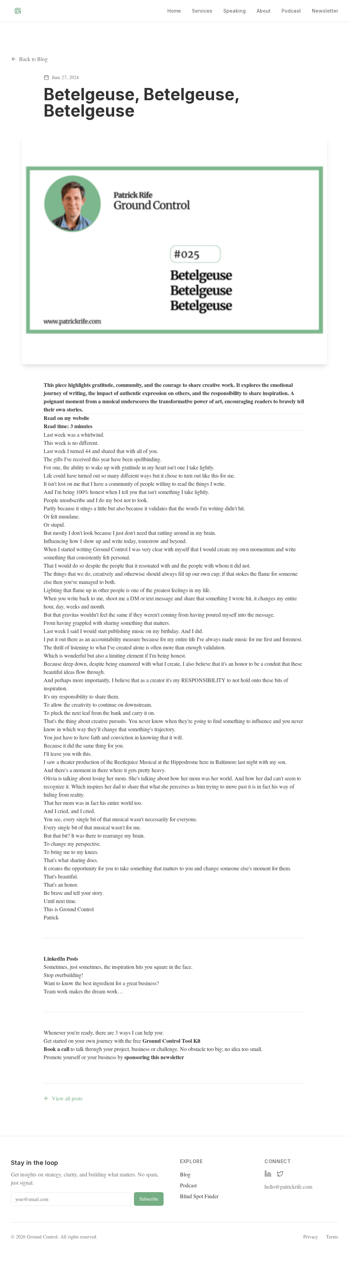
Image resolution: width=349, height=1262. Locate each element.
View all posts (67, 1098)
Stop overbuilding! (63, 974)
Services (202, 11)
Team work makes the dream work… (83, 991)
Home (174, 11)
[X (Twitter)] (280, 1173)
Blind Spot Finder (199, 1196)
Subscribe (148, 1199)
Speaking (234, 11)
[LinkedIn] (267, 1173)
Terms (332, 1236)
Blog (185, 1174)
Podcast (291, 11)
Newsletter (325, 11)
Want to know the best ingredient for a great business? (101, 983)
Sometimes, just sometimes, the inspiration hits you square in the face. (118, 966)
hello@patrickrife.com (288, 1186)
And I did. (191, 630)
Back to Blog (33, 58)
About (264, 11)
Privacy (310, 1236)
